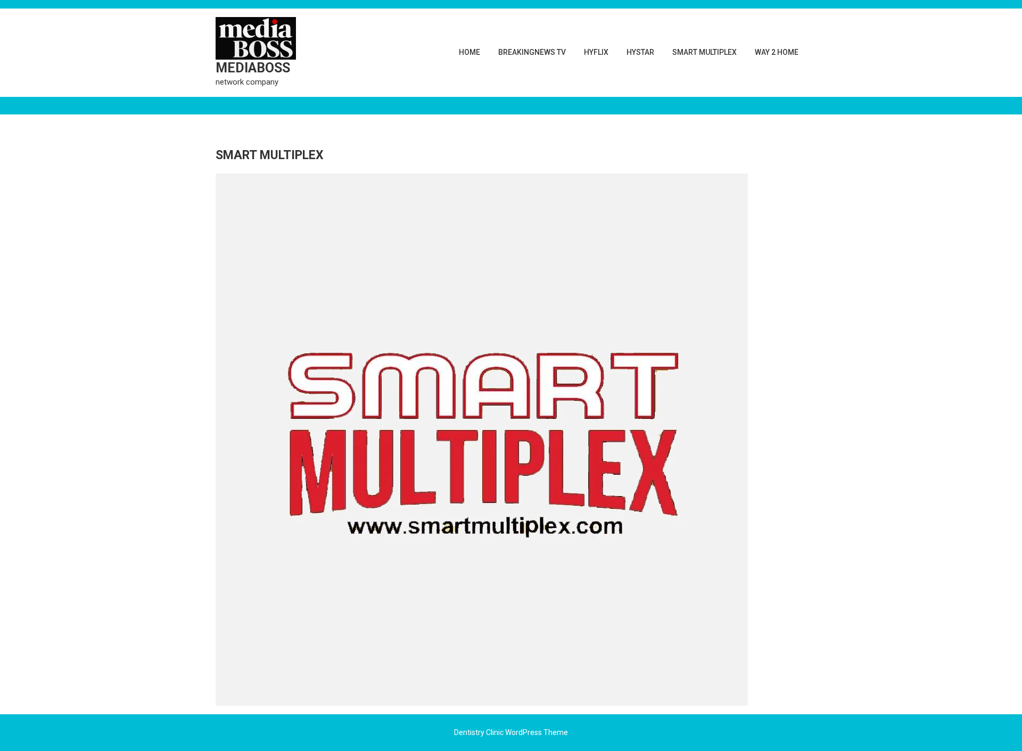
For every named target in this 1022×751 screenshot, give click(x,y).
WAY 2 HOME (776, 52)
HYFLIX (596, 52)
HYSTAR (640, 52)
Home (469, 52)
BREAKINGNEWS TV (532, 52)
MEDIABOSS (253, 68)
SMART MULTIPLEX (704, 52)
